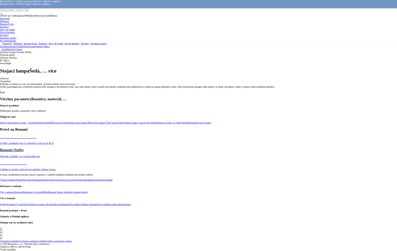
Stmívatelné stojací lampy (199, 122)
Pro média (75, 204)
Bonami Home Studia (59, 192)
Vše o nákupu (7, 192)
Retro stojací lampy (78, 122)
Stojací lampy (43, 46)
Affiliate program (88, 204)
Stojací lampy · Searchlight (26, 122)
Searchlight (45, 122)
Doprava (18, 192)
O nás (19, 204)
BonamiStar (125, 204)
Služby (3, 204)
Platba (45, 192)
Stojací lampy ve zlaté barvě (173, 122)
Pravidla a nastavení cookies (58, 241)
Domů (3, 46)
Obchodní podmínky (10, 241)
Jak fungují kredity (79, 192)
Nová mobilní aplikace (108, 204)
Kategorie (11, 46)
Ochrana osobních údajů (32, 241)
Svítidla (19, 46)
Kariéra (50, 204)
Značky (25, 204)
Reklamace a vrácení (32, 192)
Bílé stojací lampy (96, 122)
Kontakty (11, 204)
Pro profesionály (62, 204)
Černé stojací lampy (115, 122)
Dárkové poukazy (38, 204)
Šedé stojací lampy (60, 122)
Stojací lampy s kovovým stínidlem (142, 122)
